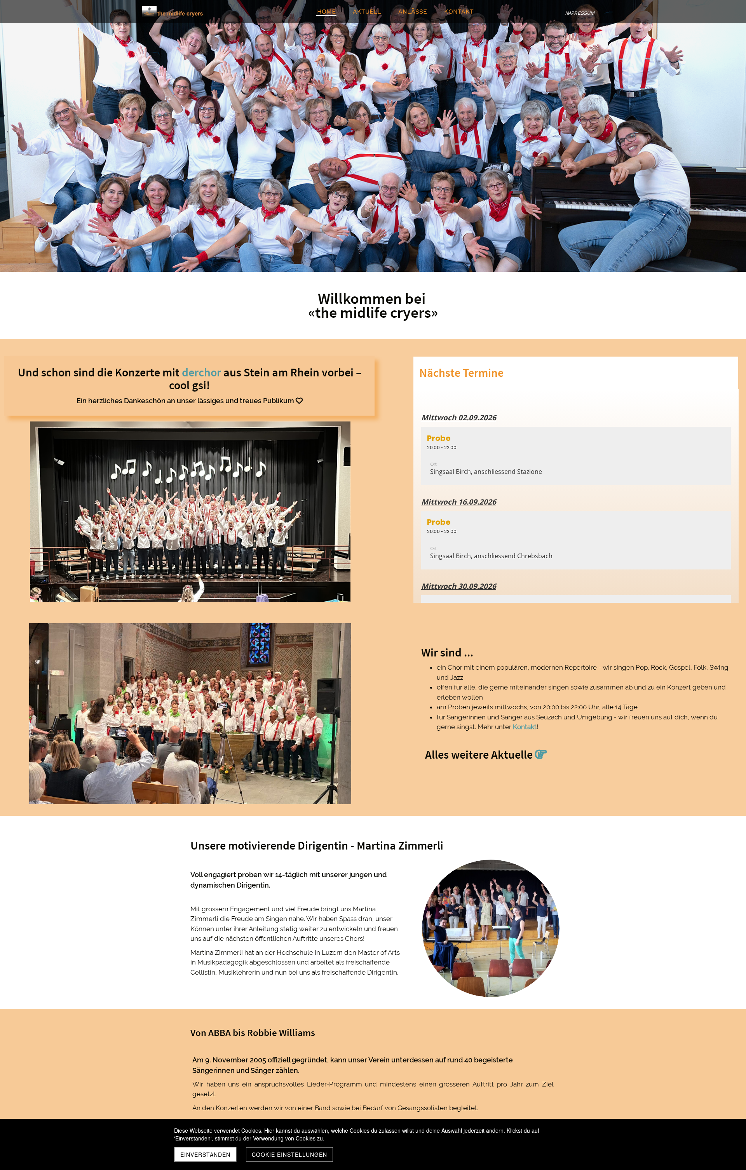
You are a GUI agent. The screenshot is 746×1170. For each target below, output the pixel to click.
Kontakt (525, 727)
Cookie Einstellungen (289, 1154)
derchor (201, 372)
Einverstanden (205, 1154)
